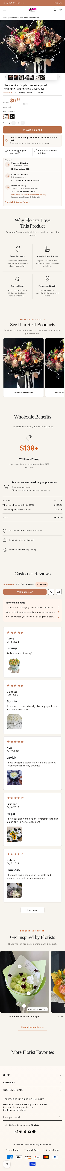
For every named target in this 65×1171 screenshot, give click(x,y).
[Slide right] (59, 77)
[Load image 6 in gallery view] (37, 77)
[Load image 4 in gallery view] (26, 77)
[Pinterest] (21, 1132)
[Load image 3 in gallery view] (21, 77)
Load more (32, 910)
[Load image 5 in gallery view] (32, 77)
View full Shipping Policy (17, 202)
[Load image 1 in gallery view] (10, 77)
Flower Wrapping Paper (18, 17)
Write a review (25, 591)
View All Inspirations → (32, 1027)
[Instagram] (16, 1132)
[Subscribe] (59, 1117)
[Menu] (4, 10)
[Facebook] (34, 1132)
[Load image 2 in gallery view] (16, 77)
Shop (5, 17)
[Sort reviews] (59, 592)
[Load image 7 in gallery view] (42, 77)
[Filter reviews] (51, 592)
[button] (55, 10)
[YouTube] (29, 1132)
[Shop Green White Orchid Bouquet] (24, 982)
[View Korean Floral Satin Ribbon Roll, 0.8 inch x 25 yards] (24, 1006)
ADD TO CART (34, 130)
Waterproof (34, 17)
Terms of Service (32, 1150)
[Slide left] (5, 77)
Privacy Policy (12, 1150)
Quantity (6, 123)
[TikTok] (25, 1132)
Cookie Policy (52, 1150)
